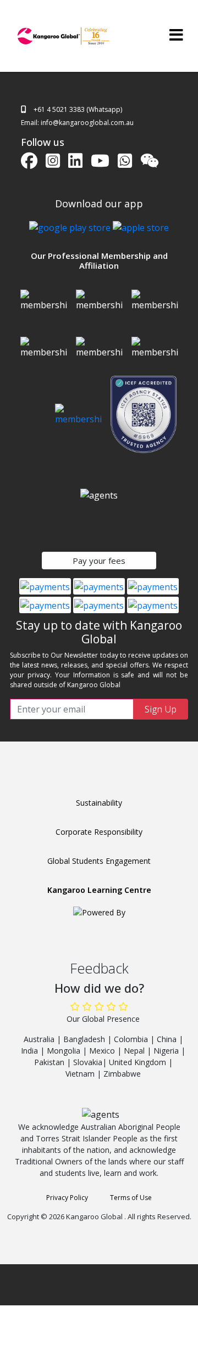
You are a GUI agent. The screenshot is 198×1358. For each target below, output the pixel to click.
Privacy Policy (67, 1197)
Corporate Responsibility (99, 832)
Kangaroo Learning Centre (99, 890)
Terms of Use (131, 1197)
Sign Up (161, 709)
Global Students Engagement (99, 861)
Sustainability (99, 802)
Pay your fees (99, 560)
